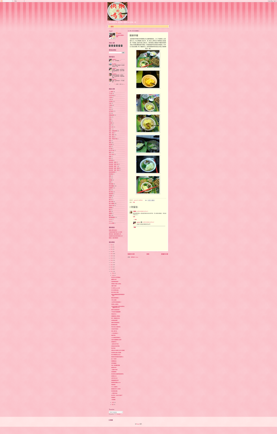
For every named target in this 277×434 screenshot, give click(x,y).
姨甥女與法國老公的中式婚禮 (118, 350)
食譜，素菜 (111, 132)
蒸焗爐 (110, 195)
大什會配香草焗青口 (115, 337)
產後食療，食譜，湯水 (114, 170)
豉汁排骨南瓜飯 (114, 290)
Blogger (138, 424)
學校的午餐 (111, 205)
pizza (110, 221)
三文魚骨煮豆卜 (114, 333)
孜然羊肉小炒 (114, 378)
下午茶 (110, 93)
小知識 (110, 97)
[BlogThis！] (149, 200)
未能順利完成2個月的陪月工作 (116, 236)
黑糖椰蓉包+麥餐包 (115, 316)
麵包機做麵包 (112, 217)
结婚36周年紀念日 (113, 230)
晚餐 (110, 152)
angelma (138, 222)
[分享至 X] (151, 200)
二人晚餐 (111, 91)
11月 (113, 275)
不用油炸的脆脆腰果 (115, 311)
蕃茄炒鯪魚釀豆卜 (115, 297)
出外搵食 (111, 111)
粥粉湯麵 (111, 184)
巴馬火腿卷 (113, 300)
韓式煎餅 (113, 348)
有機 (110, 119)
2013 (112, 271)
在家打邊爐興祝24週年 (116, 339)
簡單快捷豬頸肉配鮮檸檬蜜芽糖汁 (118, 295)
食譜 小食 (111, 127)
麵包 (110, 215)
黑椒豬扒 (113, 397)
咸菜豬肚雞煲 (114, 320)
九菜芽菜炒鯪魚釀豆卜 (116, 302)
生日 (110, 113)
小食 (110, 99)
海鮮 (110, 142)
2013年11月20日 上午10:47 (148, 222)
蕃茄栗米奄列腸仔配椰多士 (117, 356)
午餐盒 (110, 105)
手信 (110, 107)
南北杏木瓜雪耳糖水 (115, 277)
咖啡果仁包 (113, 376)
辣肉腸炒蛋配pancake (116, 382)
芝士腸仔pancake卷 (115, 288)
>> (124, 84)
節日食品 (111, 191)
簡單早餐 (113, 335)
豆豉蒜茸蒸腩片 (114, 329)
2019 (112, 258)
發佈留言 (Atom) (134, 257)
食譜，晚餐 (111, 134)
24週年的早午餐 (114, 344)
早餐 (134, 202)
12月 (113, 273)
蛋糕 (110, 176)
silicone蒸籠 (111, 223)
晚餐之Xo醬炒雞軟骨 (113, 238)
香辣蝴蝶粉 (113, 371)
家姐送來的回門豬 (115, 346)
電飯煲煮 (111, 193)
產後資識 (111, 174)
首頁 (112, 27)
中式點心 (111, 101)
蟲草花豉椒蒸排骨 (115, 309)
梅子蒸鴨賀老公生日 (115, 354)
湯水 (110, 178)
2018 (112, 260)
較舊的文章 (164, 254)
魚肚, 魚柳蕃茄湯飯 (115, 365)
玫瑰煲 (110, 123)
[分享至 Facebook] (152, 200)
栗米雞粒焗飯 (114, 391)
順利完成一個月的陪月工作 (115, 234)
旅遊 (110, 140)
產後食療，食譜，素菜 (114, 168)
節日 (110, 189)
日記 (110, 109)
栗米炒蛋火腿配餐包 (115, 326)
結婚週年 (111, 188)
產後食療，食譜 (112, 162)
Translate (118, 414)
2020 (112, 256)
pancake (110, 219)
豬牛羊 (110, 199)
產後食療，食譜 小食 (113, 164)
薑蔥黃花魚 (113, 367)
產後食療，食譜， (113, 166)
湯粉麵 (110, 180)
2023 (112, 249)
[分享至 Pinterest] (154, 200)
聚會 (110, 197)
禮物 (110, 211)
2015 (112, 267)
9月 (112, 404)
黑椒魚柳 (113, 384)
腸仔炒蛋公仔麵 (114, 292)
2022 (112, 251)
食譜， (110, 129)
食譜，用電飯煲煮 (113, 131)
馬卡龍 (110, 148)
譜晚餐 (110, 213)
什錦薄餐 (113, 399)
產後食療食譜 (112, 172)
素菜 (110, 146)
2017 (112, 262)
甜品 (110, 158)
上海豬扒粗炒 (114, 393)
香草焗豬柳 (113, 363)
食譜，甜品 (111, 136)
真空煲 (110, 144)
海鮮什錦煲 (113, 286)
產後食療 (111, 160)
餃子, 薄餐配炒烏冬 (115, 318)
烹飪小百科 (111, 154)
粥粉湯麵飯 (111, 186)
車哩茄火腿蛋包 (114, 304)
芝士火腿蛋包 (114, 386)
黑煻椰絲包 (113, 361)
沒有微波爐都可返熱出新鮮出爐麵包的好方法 (118, 307)
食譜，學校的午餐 (113, 138)
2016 (112, 264)
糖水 (110, 209)
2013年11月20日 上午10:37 (142, 211)
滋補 (110, 182)
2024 (112, 247)
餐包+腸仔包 (114, 331)
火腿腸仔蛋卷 (114, 369)
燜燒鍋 (110, 207)
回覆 (134, 216)
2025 (112, 244)
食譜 (110, 125)
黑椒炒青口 (113, 314)
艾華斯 (134, 211)
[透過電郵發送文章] (146, 200)
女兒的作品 (111, 95)
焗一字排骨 (113, 359)
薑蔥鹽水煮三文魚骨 (115, 389)
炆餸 (110, 121)
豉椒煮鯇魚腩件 (114, 281)
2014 (112, 269)
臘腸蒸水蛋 (113, 279)
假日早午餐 (111, 150)
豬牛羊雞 (111, 201)
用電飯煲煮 (111, 115)
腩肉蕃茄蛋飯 (114, 324)
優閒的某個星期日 (115, 322)
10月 (113, 402)
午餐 (110, 103)
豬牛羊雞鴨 (111, 203)
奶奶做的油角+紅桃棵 (116, 352)
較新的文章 (131, 254)
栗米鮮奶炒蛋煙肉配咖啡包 (117, 374)
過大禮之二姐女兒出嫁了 (116, 395)
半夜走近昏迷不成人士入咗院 (115, 232)
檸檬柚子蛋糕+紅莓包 (116, 283)
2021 (112, 253)
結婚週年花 (113, 341)
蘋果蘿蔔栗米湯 (114, 380)
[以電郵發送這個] (148, 200)
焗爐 (110, 156)
